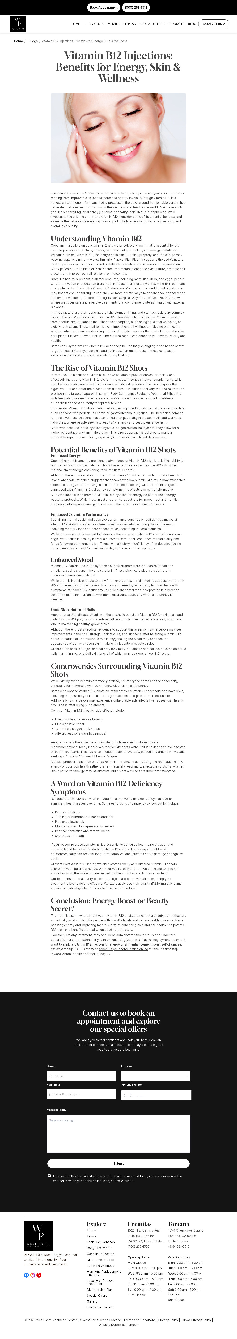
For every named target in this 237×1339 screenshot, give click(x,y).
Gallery (92, 1301)
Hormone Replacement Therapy (104, 1273)
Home (18, 41)
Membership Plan (100, 1289)
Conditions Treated (100, 1254)
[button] (155, 1076)
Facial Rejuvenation (101, 1242)
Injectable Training (100, 1307)
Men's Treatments (100, 1260)
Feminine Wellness (100, 1265)
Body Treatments (99, 1248)
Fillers (91, 1236)
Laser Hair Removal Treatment (101, 1282)
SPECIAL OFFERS (152, 24)
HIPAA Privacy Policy (196, 1320)
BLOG (192, 24)
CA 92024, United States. (146, 1241)
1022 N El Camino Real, (145, 1230)
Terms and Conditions (140, 1320)
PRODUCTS (176, 24)
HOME (75, 24)
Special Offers (97, 1295)
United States (178, 1241)
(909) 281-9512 (214, 24)
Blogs (34, 41)
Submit (118, 1163)
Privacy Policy (168, 1320)
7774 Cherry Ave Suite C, (186, 1230)
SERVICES (93, 24)
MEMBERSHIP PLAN (122, 24)
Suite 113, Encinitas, (141, 1236)
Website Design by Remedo (118, 1324)
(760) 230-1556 (138, 1246)
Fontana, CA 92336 (182, 1236)
